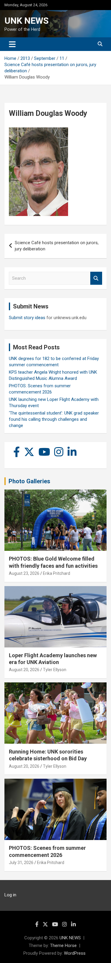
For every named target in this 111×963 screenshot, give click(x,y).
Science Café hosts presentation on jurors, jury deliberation (57, 246)
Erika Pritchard (56, 573)
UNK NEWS (26, 20)
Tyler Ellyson (54, 669)
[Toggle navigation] (12, 44)
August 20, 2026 (24, 669)
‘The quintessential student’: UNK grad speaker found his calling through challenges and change (54, 419)
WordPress (75, 953)
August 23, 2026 (24, 573)
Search (96, 278)
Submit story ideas (27, 317)
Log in (10, 895)
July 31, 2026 (21, 862)
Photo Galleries (29, 481)
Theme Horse (63, 945)
